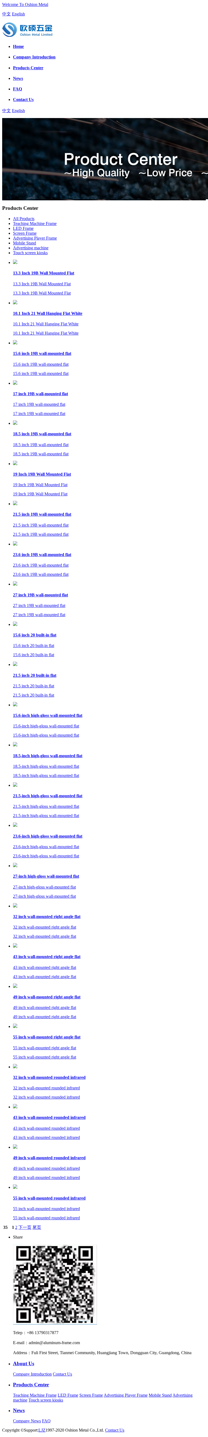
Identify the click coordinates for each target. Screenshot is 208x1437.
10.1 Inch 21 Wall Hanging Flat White (47, 313)
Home (18, 46)
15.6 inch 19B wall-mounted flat (42, 353)
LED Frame (23, 228)
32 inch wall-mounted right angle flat (46, 916)
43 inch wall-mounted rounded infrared (49, 1117)
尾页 (36, 1227)
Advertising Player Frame (35, 238)
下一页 (24, 1227)
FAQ (17, 89)
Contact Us (23, 99)
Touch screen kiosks (30, 252)
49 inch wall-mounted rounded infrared (49, 1157)
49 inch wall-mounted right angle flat (46, 997)
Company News (27, 1421)
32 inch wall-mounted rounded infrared (49, 1077)
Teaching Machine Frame (35, 223)
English (18, 14)
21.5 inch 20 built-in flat (34, 675)
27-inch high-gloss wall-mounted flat (46, 876)
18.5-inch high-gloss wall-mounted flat (47, 755)
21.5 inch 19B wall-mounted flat (42, 514)
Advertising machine (30, 248)
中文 (6, 14)
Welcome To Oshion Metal (25, 4)
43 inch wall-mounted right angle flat (46, 956)
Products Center (28, 68)
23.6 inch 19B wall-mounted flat (42, 554)
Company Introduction (34, 57)
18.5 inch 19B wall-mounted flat (42, 434)
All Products (23, 218)
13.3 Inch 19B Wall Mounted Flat (43, 273)
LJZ (42, 1430)
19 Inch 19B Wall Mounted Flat (42, 474)
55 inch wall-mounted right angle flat (46, 1037)
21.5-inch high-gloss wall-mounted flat (47, 795)
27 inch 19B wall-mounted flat (40, 595)
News (18, 78)
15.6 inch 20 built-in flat (34, 635)
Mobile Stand (24, 243)
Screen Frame (25, 233)
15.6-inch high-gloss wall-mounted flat (47, 715)
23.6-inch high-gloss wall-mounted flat (47, 836)
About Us (23, 1363)
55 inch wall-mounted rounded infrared (49, 1198)
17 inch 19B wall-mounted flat (40, 393)
